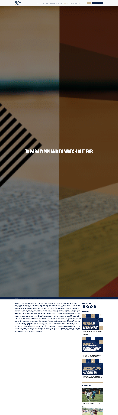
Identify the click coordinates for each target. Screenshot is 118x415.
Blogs (66, 3)
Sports (60, 3)
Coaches (78, 3)
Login (88, 3)
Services (45, 3)
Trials (72, 3)
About (39, 3)
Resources (53, 3)
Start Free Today (97, 3)
